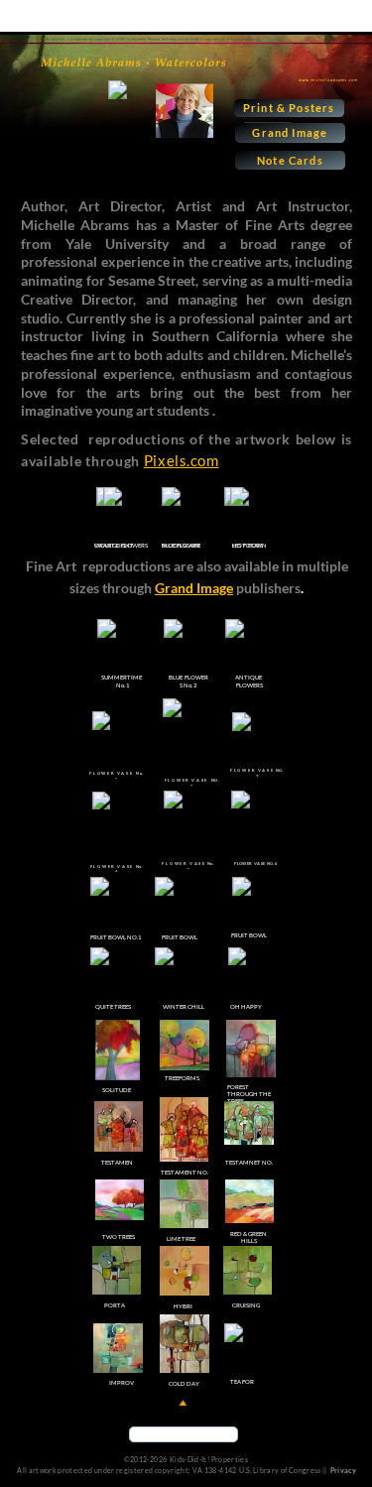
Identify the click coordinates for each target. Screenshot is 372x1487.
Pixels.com (181, 460)
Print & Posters (289, 108)
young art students (150, 410)
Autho (40, 205)
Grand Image (289, 133)
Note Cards (290, 161)
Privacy (343, 1470)
